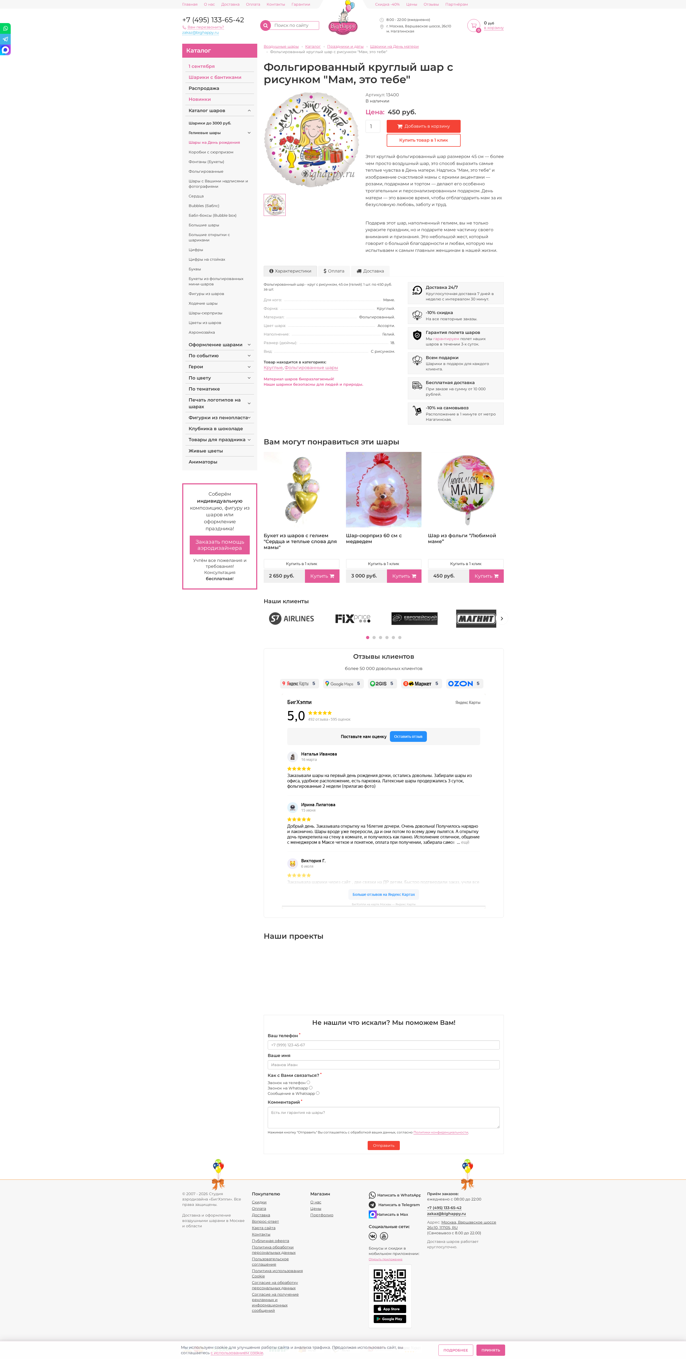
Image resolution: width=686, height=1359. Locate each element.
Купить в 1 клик (301, 563)
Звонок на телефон (287, 1082)
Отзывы (431, 4)
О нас (209, 4)
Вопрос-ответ (265, 1221)
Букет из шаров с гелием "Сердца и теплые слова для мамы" (300, 541)
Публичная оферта (270, 1240)
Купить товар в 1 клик (423, 140)
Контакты (276, 4)
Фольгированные (206, 171)
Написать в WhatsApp (399, 1195)
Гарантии (301, 4)
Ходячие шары (203, 303)
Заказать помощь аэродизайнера (220, 545)
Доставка (230, 4)
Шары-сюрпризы (205, 313)
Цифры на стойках (207, 259)
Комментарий (285, 1102)
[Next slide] (502, 618)
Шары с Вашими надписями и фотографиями (218, 184)
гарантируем (446, 338)
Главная (189, 4)
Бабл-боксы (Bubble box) (213, 215)
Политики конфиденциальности (440, 1132)
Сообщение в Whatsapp (292, 1093)
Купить (319, 576)
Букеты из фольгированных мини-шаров (216, 281)
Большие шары (204, 225)
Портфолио (321, 1215)
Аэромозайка (202, 332)
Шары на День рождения (214, 142)
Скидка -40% (387, 4)
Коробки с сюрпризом (211, 152)
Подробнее (455, 1350)
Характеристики (293, 271)
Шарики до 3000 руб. (210, 123)
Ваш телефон (284, 1035)
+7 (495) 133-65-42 (213, 20)
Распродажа (204, 88)
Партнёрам (456, 4)
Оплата (253, 4)
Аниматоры (203, 462)
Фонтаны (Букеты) (206, 161)
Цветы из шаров (205, 322)
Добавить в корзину (427, 126)
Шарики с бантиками (215, 77)
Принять (491, 1350)
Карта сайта (263, 1227)
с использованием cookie (237, 1352)
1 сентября (202, 66)
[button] (367, 637)
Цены (411, 4)
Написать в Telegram (399, 1204)
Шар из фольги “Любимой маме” (462, 538)
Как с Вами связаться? (295, 1075)
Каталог (198, 50)
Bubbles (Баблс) (204, 205)
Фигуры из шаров (206, 293)
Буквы (195, 269)
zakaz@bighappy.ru (200, 32)
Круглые (273, 367)
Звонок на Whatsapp (288, 1088)
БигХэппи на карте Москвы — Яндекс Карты (384, 904)
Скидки (259, 1202)
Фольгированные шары (311, 367)
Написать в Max (392, 1214)
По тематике (204, 389)
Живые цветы (206, 451)
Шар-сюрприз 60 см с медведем (374, 538)
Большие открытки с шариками (209, 237)
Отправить (383, 1145)
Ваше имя (279, 1055)
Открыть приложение (385, 1259)
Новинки (200, 99)
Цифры (196, 249)
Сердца (196, 196)
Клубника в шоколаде (216, 428)
